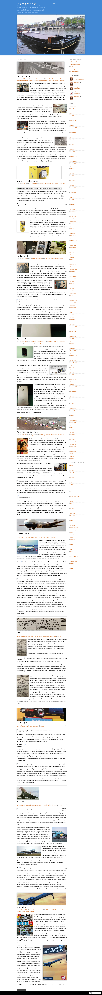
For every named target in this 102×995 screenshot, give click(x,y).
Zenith (43, 185)
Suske (71, 482)
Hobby (37, 78)
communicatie (62, 341)
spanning (49, 805)
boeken (52, 258)
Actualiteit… (23, 907)
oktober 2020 (73, 274)
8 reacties (58, 260)
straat (29, 435)
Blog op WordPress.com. (51, 992)
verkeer (72, 566)
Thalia (24, 911)
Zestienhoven (48, 537)
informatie (26, 343)
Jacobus (72, 470)
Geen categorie (73, 510)
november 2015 (73, 415)
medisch (72, 534)
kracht (21, 805)
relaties (71, 551)
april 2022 (72, 230)
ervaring (54, 183)
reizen (40, 636)
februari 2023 (73, 206)
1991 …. (20, 632)
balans (47, 725)
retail (21, 726)
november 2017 (73, 357)
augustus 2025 (73, 134)
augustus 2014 (73, 451)
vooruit (30, 726)
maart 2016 (72, 405)
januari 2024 (72, 180)
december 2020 (73, 269)
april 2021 (72, 259)
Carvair (58, 535)
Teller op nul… (24, 722)
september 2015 (73, 420)
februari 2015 (73, 437)
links (18, 435)
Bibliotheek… (23, 256)
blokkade (46, 434)
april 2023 (72, 202)
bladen (49, 258)
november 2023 (73, 185)
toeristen (32, 435)
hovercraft (19, 537)
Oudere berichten (21, 990)
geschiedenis (19, 260)
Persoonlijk (43, 535)
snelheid (45, 805)
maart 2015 (72, 434)
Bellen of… (22, 339)
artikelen (60, 635)
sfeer (47, 80)
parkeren (21, 435)
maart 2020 (72, 290)
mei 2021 (72, 257)
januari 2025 (72, 151)
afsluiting (46, 78)
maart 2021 (72, 262)
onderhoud (28, 805)
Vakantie (36, 537)
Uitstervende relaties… (75, 71)
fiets (65, 804)
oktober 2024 (73, 158)
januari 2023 (72, 209)
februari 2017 (73, 379)
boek (50, 725)
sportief (71, 554)
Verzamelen (72, 568)
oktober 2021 (73, 245)
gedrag (22, 343)
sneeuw (28, 185)
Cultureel (34, 341)
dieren (71, 506)
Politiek (48, 260)
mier (64, 725)
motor (38, 636)
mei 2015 (72, 429)
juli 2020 (72, 281)
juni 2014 (72, 456)
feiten (58, 258)
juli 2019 (72, 309)
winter (40, 185)
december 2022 (73, 211)
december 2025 (73, 125)
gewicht (18, 805)
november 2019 (73, 300)
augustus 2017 (73, 365)
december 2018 (73, 326)
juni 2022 (72, 226)
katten (26, 80)
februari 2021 (73, 264)
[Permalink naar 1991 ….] (41, 630)
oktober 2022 (73, 216)
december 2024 (73, 154)
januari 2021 (72, 266)
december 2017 (73, 355)
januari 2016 (72, 410)
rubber (18, 185)
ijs (60, 183)
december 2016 (73, 384)
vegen (32, 185)
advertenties (55, 635)
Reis (71, 549)
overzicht (18, 911)
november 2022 (73, 214)
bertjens (75, 91)
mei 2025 (72, 142)
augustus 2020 (73, 278)
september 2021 (73, 247)
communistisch (51, 434)
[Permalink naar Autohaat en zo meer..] (41, 429)
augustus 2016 (73, 393)
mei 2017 (72, 372)
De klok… (72, 66)
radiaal (35, 805)
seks (27, 435)
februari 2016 (73, 408)
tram (51, 260)
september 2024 (73, 161)
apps (53, 341)
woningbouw (53, 636)
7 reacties (47, 185)
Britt (71, 467)
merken (41, 260)
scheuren (22, 185)
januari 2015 (72, 439)
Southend (32, 537)
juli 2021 (72, 252)
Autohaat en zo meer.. (28, 432)
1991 (51, 635)
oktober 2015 (73, 417)
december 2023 (73, 182)
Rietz (71, 479)
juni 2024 (72, 168)
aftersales (42, 183)
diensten (18, 636)
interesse (27, 260)
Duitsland (55, 909)
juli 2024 (72, 166)
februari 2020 (73, 293)
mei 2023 (72, 199)
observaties (72, 539)
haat (59, 434)
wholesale (37, 726)
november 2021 (73, 242)
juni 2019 (72, 312)
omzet (18, 726)
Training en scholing (74, 561)
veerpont (40, 537)
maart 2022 (72, 233)
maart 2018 (72, 348)
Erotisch (72, 508)
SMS (44, 343)
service (25, 185)
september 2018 (73, 333)
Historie (72, 518)
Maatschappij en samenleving (76, 530)
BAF (54, 535)
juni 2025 (72, 139)
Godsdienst (72, 515)
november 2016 (73, 386)
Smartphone (40, 343)
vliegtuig (54, 260)
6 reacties (59, 636)
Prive (40, 78)
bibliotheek (62, 78)
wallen (36, 435)
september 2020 (73, 276)
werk (58, 80)
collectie (53, 725)
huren (35, 636)
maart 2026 (72, 118)
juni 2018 (72, 341)
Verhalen (72, 563)
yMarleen (72, 484)
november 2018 (73, 329)
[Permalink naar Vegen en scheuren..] (39, 178)
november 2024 (73, 156)
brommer (58, 804)
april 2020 (72, 288)
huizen (32, 636)
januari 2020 (72, 295)
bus (56, 535)
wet (40, 435)
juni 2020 (72, 283)
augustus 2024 (73, 163)
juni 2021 (72, 254)
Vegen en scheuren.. (27, 181)
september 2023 (73, 190)
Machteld (72, 472)
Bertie (71, 465)
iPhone (29, 343)
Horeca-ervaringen (74, 522)
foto (19, 343)
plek (45, 80)
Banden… (21, 801)
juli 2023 (72, 194)
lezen (34, 260)
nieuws (36, 343)
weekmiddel (36, 185)
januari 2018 (72, 353)
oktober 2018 (73, 331)
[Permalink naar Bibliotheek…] (41, 253)
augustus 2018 (73, 336)
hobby (18, 80)
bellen (58, 341)
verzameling (51, 80)
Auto (58, 78)
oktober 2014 (73, 446)
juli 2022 (72, 223)
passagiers (23, 537)
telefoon (52, 343)
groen (56, 434)
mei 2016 (72, 401)
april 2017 (72, 374)
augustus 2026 (73, 106)
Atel (50, 535)
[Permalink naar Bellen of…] (41, 336)
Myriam (71, 475)
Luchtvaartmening (36, 535)
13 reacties (59, 343)
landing (24, 805)
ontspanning (41, 80)
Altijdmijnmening (26, 3)
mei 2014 (72, 458)
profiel (32, 805)
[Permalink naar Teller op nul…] (41, 720)
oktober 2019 (73, 302)
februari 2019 (73, 321)
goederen (25, 636)
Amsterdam (54, 78)
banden (54, 804)
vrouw (55, 80)
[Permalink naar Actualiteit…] (41, 905)
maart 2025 (72, 146)
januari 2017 (72, 381)
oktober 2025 (73, 130)
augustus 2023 (73, 192)
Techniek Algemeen (40, 341)
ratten (24, 435)
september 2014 (73, 449)
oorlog (45, 260)
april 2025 (72, 144)
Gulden (28, 636)
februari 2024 (73, 178)
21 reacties (60, 805)
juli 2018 (72, 338)
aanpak (40, 434)
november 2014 (73, 444)
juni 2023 (72, 197)
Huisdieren (72, 525)
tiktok (55, 343)
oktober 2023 (73, 187)
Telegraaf (49, 636)
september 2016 (73, 391)
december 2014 (73, 441)
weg (38, 435)
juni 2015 (72, 427)
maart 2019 (72, 319)
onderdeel (63, 183)
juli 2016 (72, 396)
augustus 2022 (73, 221)
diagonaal (62, 804)
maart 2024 (72, 175)
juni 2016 (72, 398)
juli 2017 (72, 367)
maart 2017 (72, 377)
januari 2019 (72, 324)
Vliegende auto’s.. (26, 533)
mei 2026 (72, 113)
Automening (34, 183)
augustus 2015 (73, 422)
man (33, 80)
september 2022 (73, 218)
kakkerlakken (62, 434)
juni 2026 (72, 110)
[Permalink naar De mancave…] (40, 73)
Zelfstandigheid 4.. (74, 61)
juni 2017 (72, 369)
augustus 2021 (73, 250)
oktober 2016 (73, 389)
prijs (22, 911)
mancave (37, 80)
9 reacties (62, 80)
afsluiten (50, 341)
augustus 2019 (73, 307)
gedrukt (61, 258)
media (71, 532)
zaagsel (43, 435)
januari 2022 (72, 238)
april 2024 (72, 173)
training (23, 726)
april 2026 (72, 115)
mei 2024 (72, 170)
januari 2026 (72, 122)
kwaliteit (61, 909)
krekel (62, 725)
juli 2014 (72, 453)
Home (54, 3)
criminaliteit (72, 498)
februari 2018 (73, 350)
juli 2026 (72, 108)
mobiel (33, 343)
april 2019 (72, 317)
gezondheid (72, 513)
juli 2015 (72, 425)
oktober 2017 (73, 360)
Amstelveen (47, 183)
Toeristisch (72, 558)
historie (57, 183)
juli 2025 (72, 137)
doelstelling (57, 725)
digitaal (55, 258)
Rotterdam (28, 537)
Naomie (72, 477)
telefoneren (47, 343)
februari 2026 (73, 120)
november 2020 (73, 271)
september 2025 (73, 132)
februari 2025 (73, 149)
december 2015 (73, 413)
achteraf (42, 725)
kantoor (23, 80)
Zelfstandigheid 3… (74, 69)
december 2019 (73, 297)
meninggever (76, 77)
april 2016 (72, 403)
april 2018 (72, 345)
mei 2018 (72, 343)
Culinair (71, 501)
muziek (71, 537)
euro (22, 636)
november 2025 (73, 127)
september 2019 (73, 305)
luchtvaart (30, 80)
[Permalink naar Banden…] (28, 799)
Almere (50, 78)
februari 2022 (73, 235)
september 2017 (73, 362)
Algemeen (33, 78)
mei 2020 (72, 285)
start (52, 805)
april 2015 (72, 432)
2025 (47, 909)
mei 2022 (72, 228)
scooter (41, 805)
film (17, 343)
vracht (44, 537)
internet (31, 260)
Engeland (62, 535)
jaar (58, 909)
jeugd (20, 80)
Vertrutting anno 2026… (75, 64)
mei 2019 (72, 314)
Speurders (44, 636)
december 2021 (73, 240)
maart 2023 (72, 204)
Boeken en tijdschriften (37, 258)
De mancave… (24, 76)
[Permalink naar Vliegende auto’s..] (41, 531)
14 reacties (47, 435)
